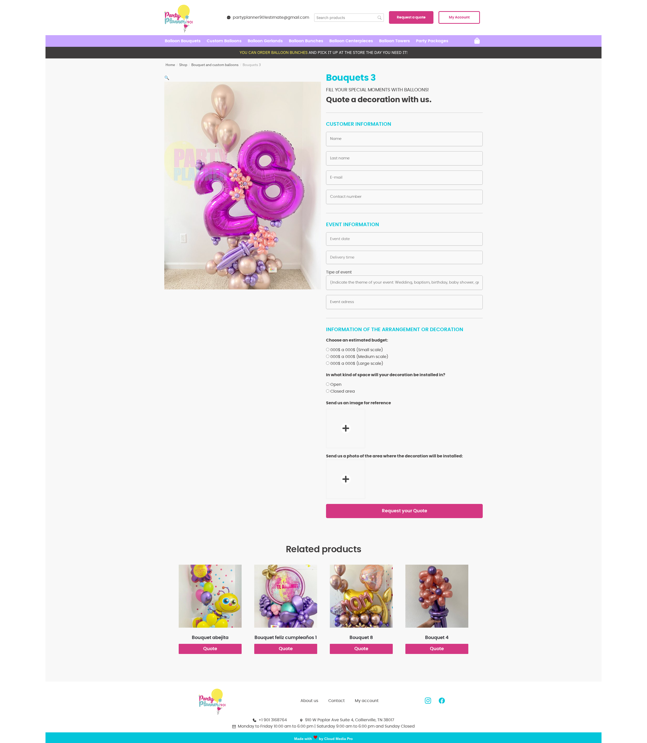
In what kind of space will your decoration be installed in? (385, 375)
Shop (183, 64)
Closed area (342, 391)
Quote (210, 649)
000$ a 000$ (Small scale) (356, 350)
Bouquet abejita (210, 637)
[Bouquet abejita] (210, 596)
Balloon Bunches (306, 41)
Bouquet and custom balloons (215, 64)
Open (335, 385)
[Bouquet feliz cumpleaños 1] (285, 596)
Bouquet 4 (437, 637)
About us (309, 701)
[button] (411, 17)
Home (170, 64)
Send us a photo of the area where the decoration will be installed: (394, 456)
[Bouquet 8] (361, 596)
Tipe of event (339, 272)
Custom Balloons (224, 41)
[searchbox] (349, 17)
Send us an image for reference (358, 403)
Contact (336, 701)
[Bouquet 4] (436, 596)
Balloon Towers (394, 41)
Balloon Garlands (265, 41)
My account (367, 701)
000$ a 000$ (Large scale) (356, 364)
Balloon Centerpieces (351, 41)
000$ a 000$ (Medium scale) (359, 357)
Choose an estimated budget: (357, 340)
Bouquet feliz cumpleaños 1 (286, 637)
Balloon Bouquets (183, 41)
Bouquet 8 (361, 637)
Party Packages (432, 41)
